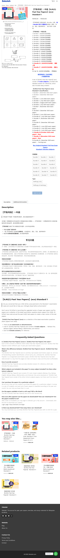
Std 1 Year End (15, 67)
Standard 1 (6, 66)
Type (33, 179)
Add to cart (37, 193)
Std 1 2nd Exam (7, 67)
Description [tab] (7, 202)
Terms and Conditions (8, 540)
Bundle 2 (43, 157)
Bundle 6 (52, 160)
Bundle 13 (36, 171)
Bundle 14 (45, 171)
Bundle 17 (45, 175)
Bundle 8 (44, 164)
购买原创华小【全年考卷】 (45, 74)
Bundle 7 (36, 164)
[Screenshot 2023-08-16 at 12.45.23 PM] (15, 27)
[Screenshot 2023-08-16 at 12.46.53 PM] (15, 56)
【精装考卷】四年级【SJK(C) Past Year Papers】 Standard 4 (29, 467)
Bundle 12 (53, 168)
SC (2, 66)
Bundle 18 (53, 175)
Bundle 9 (52, 164)
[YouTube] (8, 516)
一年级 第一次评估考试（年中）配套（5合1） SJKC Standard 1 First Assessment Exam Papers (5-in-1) (30, 436)
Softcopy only (37, 181)
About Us (4, 528)
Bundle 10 (36, 168)
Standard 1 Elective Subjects (45, 149)
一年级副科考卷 (45, 76)
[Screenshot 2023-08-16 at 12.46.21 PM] (15, 42)
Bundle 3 (52, 157)
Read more (26, 474)
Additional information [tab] (20, 202)
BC (8, 64)
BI (9, 64)
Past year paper (18, 64)
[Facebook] (3, 516)
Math (14, 64)
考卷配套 (34, 154)
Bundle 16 (36, 175)
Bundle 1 (35, 157)
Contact (4, 543)
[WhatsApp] (11, 516)
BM (11, 64)
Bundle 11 (45, 168)
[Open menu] (57, 1)
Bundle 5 (44, 160)
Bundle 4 (36, 160)
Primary (24, 64)
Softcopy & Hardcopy (39, 185)
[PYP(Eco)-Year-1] (15, 13)
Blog (3, 525)
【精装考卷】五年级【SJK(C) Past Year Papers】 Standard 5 (10, 493)
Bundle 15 (53, 171)
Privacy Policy (6, 538)
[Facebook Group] (6, 516)
